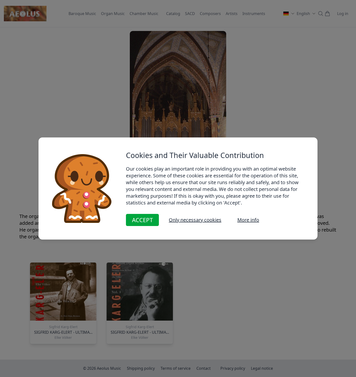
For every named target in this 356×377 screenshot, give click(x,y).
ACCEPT (142, 220)
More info (248, 220)
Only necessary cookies (195, 220)
